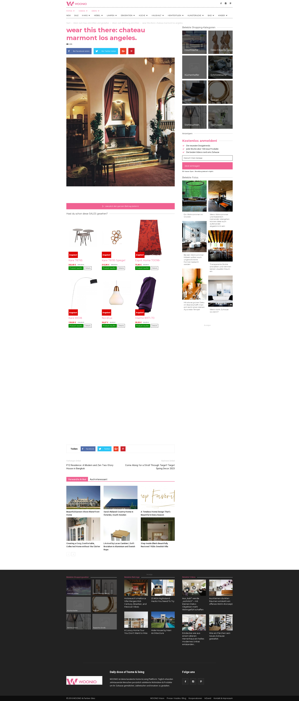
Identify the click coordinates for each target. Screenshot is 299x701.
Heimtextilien (174, 15)
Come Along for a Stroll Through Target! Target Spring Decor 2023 (150, 467)
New (68, 15)
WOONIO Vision (157, 698)
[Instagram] (225, 3)
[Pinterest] (230, 3)
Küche (142, 15)
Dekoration (126, 15)
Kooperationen (195, 698)
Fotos (69, 11)
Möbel (97, 15)
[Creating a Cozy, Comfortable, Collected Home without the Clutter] (83, 529)
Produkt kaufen (76, 268)
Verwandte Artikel (77, 479)
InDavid (207, 698)
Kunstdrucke (194, 15)
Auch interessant (98, 479)
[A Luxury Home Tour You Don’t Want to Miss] (136, 620)
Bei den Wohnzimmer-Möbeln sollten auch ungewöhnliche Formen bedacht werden (194, 259)
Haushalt (156, 15)
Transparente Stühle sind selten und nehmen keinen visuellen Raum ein (220, 267)
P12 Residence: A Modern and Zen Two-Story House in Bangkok (89, 467)
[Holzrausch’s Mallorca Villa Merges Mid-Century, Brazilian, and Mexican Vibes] (136, 588)
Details (88, 268)
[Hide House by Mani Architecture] (163, 620)
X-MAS (85, 15)
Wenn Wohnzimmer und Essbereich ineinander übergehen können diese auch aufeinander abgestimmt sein (220, 220)
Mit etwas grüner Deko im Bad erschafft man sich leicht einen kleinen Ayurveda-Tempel (194, 306)
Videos (82, 11)
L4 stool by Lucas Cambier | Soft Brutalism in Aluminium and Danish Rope (119, 546)
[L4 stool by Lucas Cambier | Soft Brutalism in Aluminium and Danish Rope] (121, 529)
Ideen (94, 11)
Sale (76, 15)
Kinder (221, 15)
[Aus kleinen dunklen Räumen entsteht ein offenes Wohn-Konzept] (221, 588)
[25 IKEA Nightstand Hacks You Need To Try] (163, 588)
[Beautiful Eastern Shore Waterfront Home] (83, 497)
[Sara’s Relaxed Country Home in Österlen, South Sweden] (121, 497)
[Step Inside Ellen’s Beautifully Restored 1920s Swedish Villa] (158, 529)
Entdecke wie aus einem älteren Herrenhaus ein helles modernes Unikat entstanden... (193, 639)
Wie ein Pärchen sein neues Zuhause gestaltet (219, 636)
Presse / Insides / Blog (176, 698)
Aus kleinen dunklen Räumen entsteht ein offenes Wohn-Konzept (221, 601)
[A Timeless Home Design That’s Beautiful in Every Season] (158, 497)
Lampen (110, 15)
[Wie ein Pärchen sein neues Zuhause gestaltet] (221, 622)
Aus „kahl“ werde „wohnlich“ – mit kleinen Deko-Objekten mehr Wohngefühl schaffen (193, 604)
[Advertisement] (120, 195)
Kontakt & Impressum (223, 698)
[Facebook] (221, 3)
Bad (210, 15)
